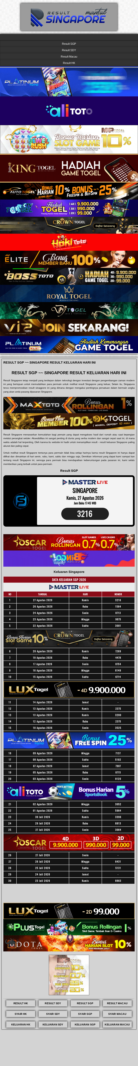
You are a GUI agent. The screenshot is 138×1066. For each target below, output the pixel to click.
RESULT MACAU (117, 1003)
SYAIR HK (21, 1013)
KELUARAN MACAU (117, 1024)
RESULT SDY (53, 1003)
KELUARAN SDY (53, 1024)
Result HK (69, 63)
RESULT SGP (85, 1003)
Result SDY (69, 50)
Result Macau (69, 56)
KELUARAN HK (20, 1024)
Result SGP (69, 43)
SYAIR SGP (85, 1013)
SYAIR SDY (53, 1013)
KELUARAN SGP (85, 1024)
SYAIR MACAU (117, 1013)
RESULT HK (20, 1003)
